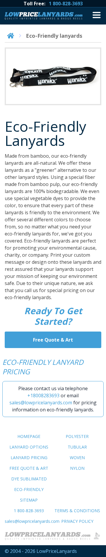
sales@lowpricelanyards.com (40, 402)
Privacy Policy (77, 521)
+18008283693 (43, 395)
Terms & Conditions (77, 510)
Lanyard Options (28, 447)
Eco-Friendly (29, 489)
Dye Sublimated (29, 479)
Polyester (77, 436)
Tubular (77, 447)
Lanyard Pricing (29, 457)
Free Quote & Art (53, 340)
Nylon (77, 468)
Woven (77, 457)
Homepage (28, 436)
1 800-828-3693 (66, 3)
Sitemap (29, 500)
